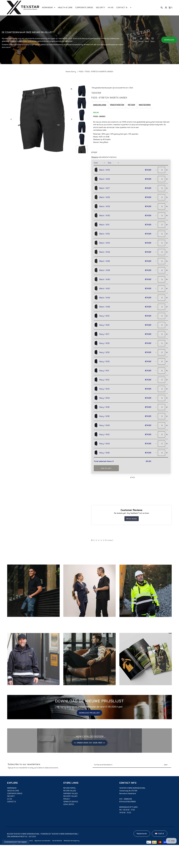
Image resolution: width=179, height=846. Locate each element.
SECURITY (11, 796)
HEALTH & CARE (13, 791)
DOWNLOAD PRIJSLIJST (89, 713)
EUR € (161, 833)
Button (89, 661)
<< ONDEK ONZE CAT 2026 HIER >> (89, 743)
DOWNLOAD (169, 40)
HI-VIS (9, 799)
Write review (131, 519)
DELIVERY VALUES (70, 796)
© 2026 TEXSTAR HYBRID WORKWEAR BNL (23, 834)
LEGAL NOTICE (68, 804)
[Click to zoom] (71, 89)
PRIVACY (66, 799)
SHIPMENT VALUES (70, 793)
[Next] (71, 119)
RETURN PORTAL (69, 788)
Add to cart (106, 468)
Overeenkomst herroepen (15, 842)
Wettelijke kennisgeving (71, 841)
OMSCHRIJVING (99, 105)
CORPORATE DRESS (14, 793)
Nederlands (142, 833)
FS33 (81, 71)
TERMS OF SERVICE (70, 802)
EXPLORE (33, 593)
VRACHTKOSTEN (117, 105)
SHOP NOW (89, 593)
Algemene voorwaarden (42, 841)
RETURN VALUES (69, 791)
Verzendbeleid (57, 841)
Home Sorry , (71, 71)
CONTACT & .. (12, 802)
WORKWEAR (11, 788)
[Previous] (11, 119)
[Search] (161, 7)
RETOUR (131, 105)
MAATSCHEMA (145, 105)
